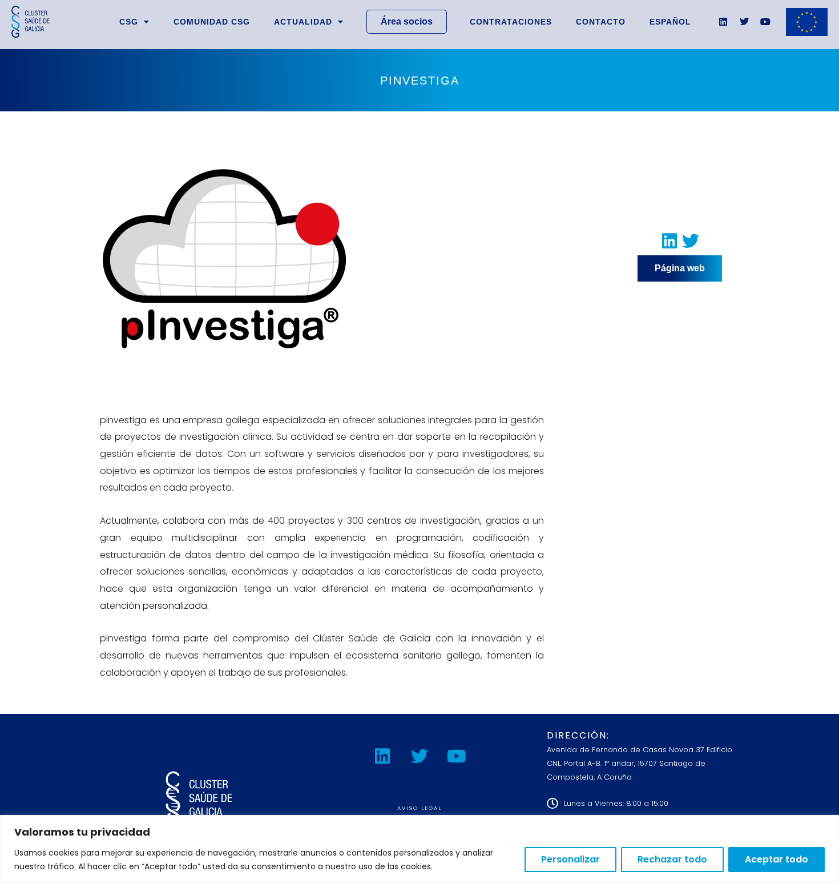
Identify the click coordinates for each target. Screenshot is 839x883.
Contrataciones (511, 21)
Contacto (601, 21)
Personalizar (570, 859)
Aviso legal (419, 808)
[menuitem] (670, 22)
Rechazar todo (672, 859)
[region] (419, 849)
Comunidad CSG (212, 21)
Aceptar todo (776, 859)
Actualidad (303, 21)
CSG (128, 21)
